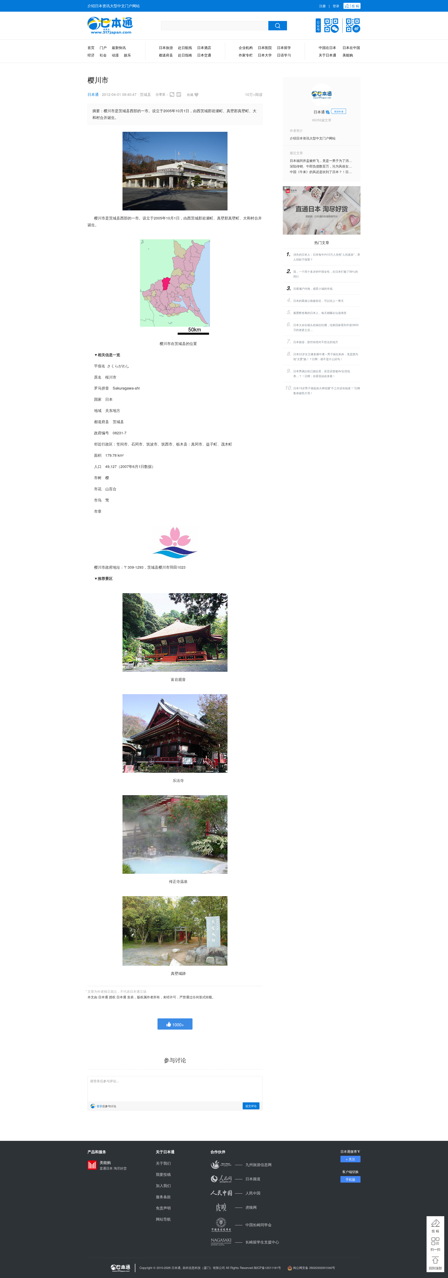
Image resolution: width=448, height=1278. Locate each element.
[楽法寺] (175, 733)
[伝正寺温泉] (175, 834)
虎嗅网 (246, 1207)
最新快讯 (119, 47)
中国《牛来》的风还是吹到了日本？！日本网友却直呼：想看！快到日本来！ (345, 171)
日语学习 (284, 54)
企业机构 (246, 47)
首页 (91, 47)
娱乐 (127, 54)
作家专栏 (246, 54)
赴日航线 (185, 47)
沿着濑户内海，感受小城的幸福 (312, 288)
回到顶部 (435, 1268)
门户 (103, 47)
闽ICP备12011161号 (267, 1267)
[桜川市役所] (175, 171)
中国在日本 (327, 47)
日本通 (93, 94)
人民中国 (247, 1193)
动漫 (115, 54)
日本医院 (265, 47)
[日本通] (110, 26)
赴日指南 (185, 54)
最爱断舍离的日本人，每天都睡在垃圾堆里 (319, 313)
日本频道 (247, 1178)
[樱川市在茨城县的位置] (175, 287)
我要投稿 (163, 1174)
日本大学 (265, 54)
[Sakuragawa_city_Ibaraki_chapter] (175, 543)
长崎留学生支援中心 (257, 1242)
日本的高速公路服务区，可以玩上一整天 (318, 301)
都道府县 (166, 54)
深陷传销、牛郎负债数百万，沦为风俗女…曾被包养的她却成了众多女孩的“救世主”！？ (353, 166)
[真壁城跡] (175, 931)
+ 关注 (350, 1159)
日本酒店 (204, 47)
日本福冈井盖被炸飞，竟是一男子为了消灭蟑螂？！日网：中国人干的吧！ (344, 160)
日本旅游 (166, 47)
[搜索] (277, 25)
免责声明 (163, 1208)
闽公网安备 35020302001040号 (314, 1267)
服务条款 (163, 1196)
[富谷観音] (175, 632)
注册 (322, 5)
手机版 (350, 1179)
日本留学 (284, 47)
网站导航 (163, 1219)
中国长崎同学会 (253, 1224)
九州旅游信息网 (253, 1164)
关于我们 (163, 1163)
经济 (91, 54)
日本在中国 (351, 47)
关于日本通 (327, 54)
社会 (103, 54)
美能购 (348, 54)
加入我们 (163, 1185)
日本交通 (204, 54)
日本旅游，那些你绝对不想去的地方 (315, 342)
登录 (336, 5)
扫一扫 (435, 1249)
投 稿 (435, 1231)
